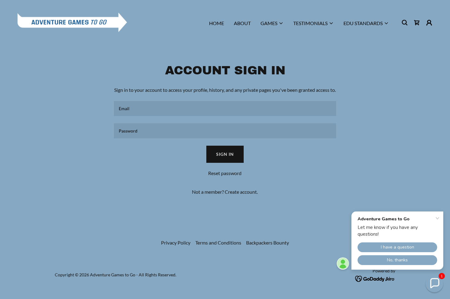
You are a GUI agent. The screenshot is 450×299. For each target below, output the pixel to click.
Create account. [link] (241, 192)
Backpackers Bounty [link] (267, 242)
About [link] (242, 23)
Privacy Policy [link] (175, 242)
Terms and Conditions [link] (218, 242)
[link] (72, 22)
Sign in (225, 154)
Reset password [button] (225, 173)
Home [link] (216, 23)
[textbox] (225, 108)
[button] (272, 23)
